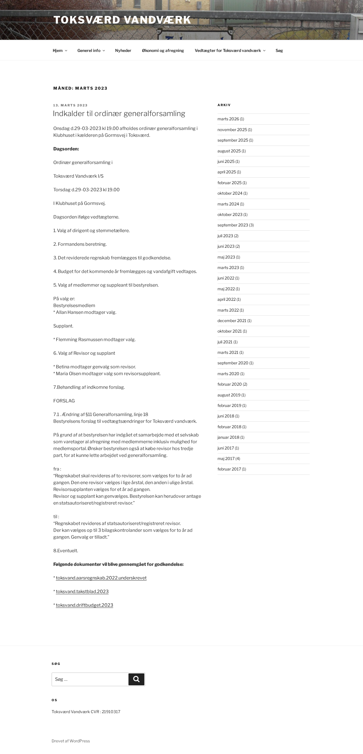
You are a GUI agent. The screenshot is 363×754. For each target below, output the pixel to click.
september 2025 (233, 140)
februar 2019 (229, 405)
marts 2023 (228, 267)
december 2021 (232, 320)
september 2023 (233, 224)
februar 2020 (230, 384)
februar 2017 (229, 469)
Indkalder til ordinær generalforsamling (119, 113)
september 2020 (233, 362)
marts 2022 (228, 310)
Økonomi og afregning (163, 50)
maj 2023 (226, 257)
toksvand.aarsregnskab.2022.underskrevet (101, 578)
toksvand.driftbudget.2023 (84, 605)
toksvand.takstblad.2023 (82, 591)
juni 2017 (226, 448)
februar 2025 (230, 182)
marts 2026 (228, 118)
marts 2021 (228, 352)
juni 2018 (226, 415)
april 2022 (227, 299)
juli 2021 (225, 341)
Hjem (58, 50)
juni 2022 (226, 278)
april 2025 (227, 171)
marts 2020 (228, 373)
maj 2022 (226, 288)
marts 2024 (228, 203)
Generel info (88, 50)
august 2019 (229, 394)
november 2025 (232, 129)
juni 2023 (226, 246)
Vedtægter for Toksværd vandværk (228, 50)
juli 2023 (225, 235)
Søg (279, 50)
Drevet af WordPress (71, 740)
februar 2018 (229, 426)
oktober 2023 (230, 214)
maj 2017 (226, 458)
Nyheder (123, 50)
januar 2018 (228, 437)
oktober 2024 (230, 193)
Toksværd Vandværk (122, 20)
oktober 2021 (230, 331)
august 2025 (229, 150)
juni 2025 (226, 161)
